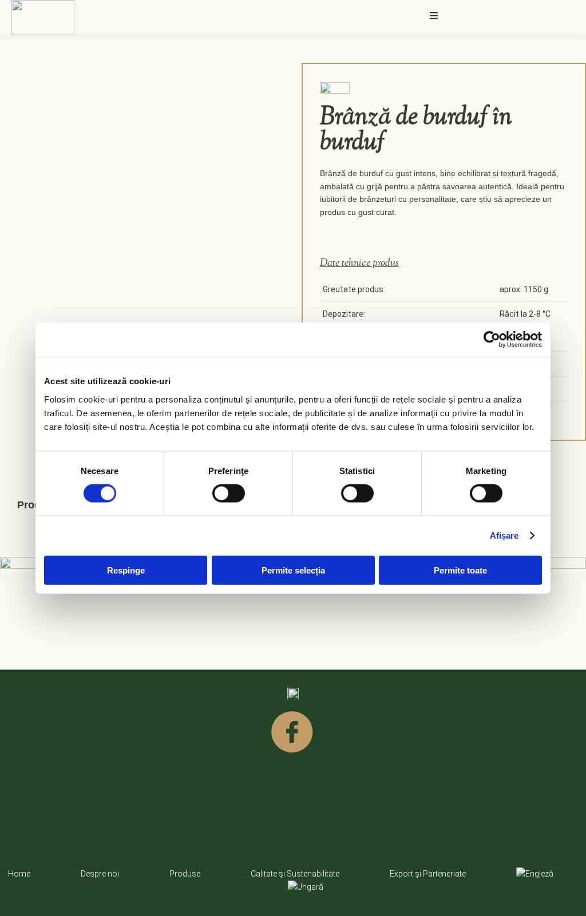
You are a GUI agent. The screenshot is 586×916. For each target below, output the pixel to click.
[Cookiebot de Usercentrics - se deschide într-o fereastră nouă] (492, 339)
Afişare (504, 535)
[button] (434, 15)
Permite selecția (293, 570)
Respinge (126, 570)
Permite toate (460, 570)
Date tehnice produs (359, 263)
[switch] (228, 493)
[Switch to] (534, 873)
